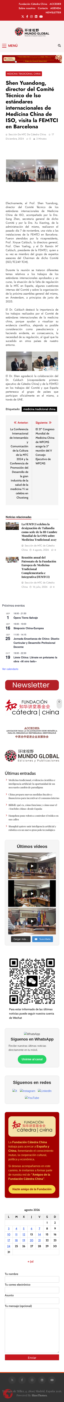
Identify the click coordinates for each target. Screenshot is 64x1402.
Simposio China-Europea (29, 628)
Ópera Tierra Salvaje (26, 617)
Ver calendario (10, 669)
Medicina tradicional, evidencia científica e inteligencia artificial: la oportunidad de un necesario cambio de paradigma (32, 783)
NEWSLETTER (53, 12)
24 (8, 1246)
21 (39, 1240)
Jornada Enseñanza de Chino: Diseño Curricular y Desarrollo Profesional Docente (36, 642)
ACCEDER (55, 4)
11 (16, 1234)
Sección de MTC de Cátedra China (27, 134)
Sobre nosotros (27, 8)
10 (8, 1234)
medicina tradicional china (39, 409)
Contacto (43, 8)
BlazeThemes (39, 1395)
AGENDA (55, 8)
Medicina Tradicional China (24, 73)
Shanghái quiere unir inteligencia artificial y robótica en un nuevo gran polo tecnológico (32, 828)
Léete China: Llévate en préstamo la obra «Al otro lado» (35, 659)
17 (8, 1240)
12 (24, 1234)
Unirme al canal (32, 1059)
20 (31, 1240)
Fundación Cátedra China (33, 4)
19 (23, 1240)
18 (16, 1240)
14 (39, 1234)
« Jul (30, 1261)
